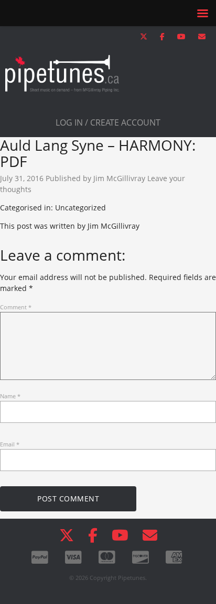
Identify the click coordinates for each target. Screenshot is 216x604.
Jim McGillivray (119, 178)
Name (10, 396)
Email (9, 444)
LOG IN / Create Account (108, 122)
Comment (15, 307)
